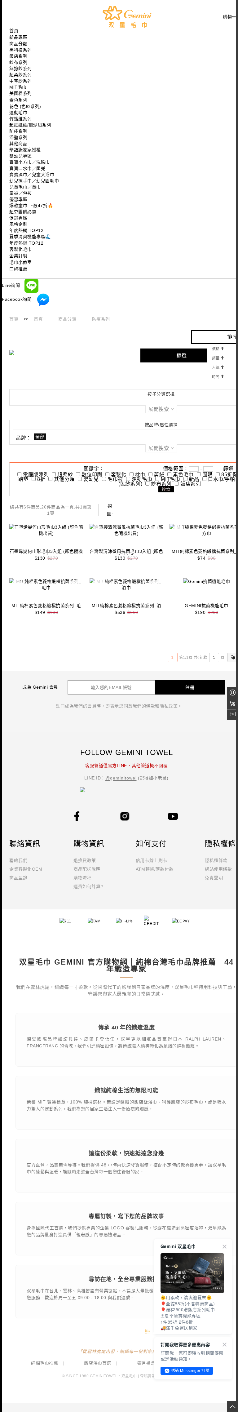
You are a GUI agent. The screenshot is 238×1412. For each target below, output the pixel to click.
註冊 (190, 687)
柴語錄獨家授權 (25, 149)
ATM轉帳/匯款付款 (155, 869)
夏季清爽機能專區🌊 (30, 236)
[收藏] (75, 532)
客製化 (118, 474)
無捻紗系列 (20, 68)
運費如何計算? (88, 886)
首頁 (13, 319)
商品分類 (67, 319)
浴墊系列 (18, 137)
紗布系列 (18, 62)
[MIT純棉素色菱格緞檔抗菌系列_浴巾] (127, 590)
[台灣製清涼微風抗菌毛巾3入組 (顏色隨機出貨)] (127, 536)
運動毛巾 (18, 112)
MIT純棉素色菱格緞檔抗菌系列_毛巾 (46, 608)
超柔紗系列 (20, 74)
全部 (39, 436)
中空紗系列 (20, 80)
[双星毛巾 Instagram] (125, 815)
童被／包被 (20, 193)
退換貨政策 (84, 860)
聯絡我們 (18, 860)
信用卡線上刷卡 (151, 860)
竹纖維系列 (20, 118)
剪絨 (159, 474)
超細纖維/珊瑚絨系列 (30, 124)
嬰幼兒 (91, 479)
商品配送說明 (86, 869)
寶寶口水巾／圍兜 (27, 168)
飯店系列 (18, 56)
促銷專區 (18, 217)
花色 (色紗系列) (25, 106)
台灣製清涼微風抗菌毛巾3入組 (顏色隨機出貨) (126, 554)
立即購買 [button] (17, 532)
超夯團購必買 (22, 211)
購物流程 (82, 877)
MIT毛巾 (18, 87)
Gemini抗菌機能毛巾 (206, 605)
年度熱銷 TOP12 (26, 230)
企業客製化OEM (25, 869)
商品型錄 (18, 877)
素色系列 (18, 99)
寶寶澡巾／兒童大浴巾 (32, 174)
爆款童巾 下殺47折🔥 (31, 205)
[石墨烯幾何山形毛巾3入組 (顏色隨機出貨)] (46, 536)
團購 (207, 474)
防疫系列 (18, 131)
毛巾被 (115, 479)
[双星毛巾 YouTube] (173, 816)
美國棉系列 (20, 93)
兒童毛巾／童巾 (25, 186)
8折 (41, 479)
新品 (194, 479)
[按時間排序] (217, 376)
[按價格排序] (217, 348)
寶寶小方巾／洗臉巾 (29, 162)
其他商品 (18, 143)
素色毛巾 (183, 474)
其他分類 (64, 479)
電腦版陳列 (36, 474)
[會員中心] (232, 692)
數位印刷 (92, 474)
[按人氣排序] (217, 366)
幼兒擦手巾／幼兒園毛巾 (34, 180)
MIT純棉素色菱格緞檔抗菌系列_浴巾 (126, 608)
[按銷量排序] (217, 357)
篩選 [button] (181, 355)
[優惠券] (232, 714)
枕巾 (140, 474)
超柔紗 (65, 474)
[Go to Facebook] (77, 816)
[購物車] (232, 703)
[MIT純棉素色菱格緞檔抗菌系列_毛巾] (46, 590)
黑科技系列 (20, 49)
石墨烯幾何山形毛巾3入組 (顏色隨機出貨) (46, 554)
